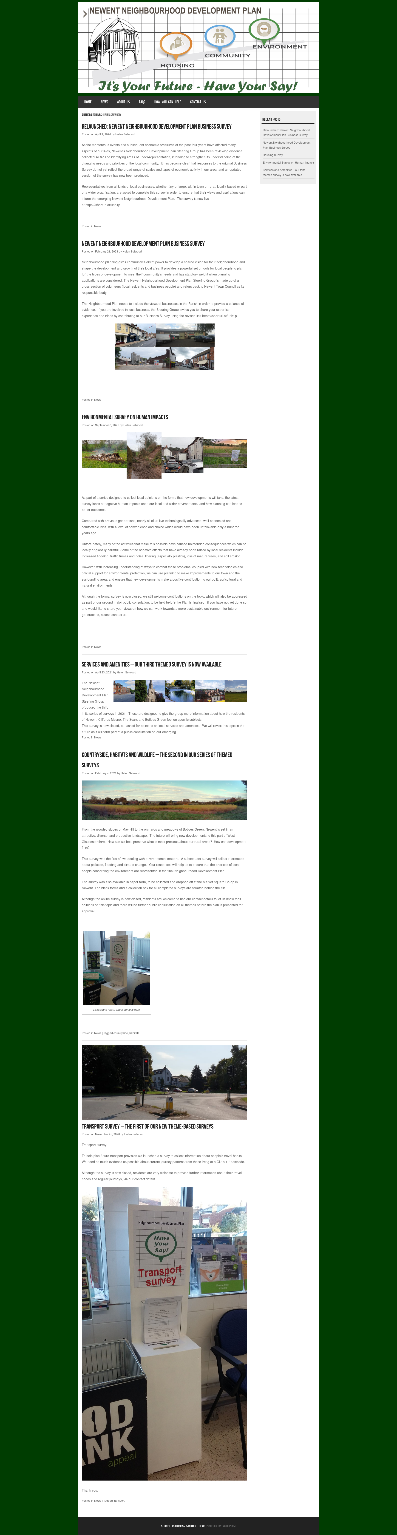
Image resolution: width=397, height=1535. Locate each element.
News (104, 102)
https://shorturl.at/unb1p (102, 204)
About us (123, 102)
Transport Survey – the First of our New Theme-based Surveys (147, 1126)
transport (119, 1500)
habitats (134, 1033)
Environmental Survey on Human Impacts (125, 417)
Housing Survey (273, 155)
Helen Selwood (112, 115)
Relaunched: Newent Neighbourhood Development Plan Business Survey (157, 126)
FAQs (142, 102)
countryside (120, 1033)
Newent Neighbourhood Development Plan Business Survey (143, 243)
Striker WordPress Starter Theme (183, 1526)
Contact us (198, 102)
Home (88, 102)
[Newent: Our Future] (198, 91)
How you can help (167, 102)
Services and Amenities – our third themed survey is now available (151, 664)
